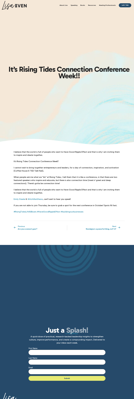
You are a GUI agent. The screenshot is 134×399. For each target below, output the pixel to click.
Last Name (33, 358)
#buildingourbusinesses (72, 211)
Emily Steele (19, 199)
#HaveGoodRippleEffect (48, 211)
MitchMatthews (35, 199)
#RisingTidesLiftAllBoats (25, 211)
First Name (33, 348)
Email (31, 367)
